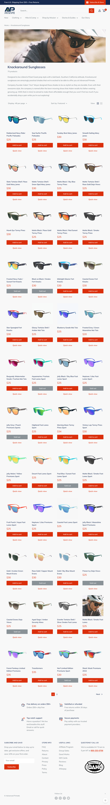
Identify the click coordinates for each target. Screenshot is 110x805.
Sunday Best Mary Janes (67, 133)
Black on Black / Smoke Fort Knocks (41, 280)
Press (44, 765)
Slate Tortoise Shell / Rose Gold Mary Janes (17, 183)
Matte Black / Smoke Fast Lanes (92, 620)
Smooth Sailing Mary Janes (90, 134)
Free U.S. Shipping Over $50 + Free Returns (21, 2)
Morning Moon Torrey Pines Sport (65, 426)
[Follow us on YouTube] (68, 798)
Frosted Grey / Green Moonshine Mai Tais (90, 329)
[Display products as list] (101, 103)
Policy (44, 769)
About (44, 754)
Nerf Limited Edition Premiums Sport (65, 669)
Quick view (17, 151)
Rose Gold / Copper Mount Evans (42, 572)
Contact (45, 758)
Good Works (64, 754)
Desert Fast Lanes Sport (41, 474)
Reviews (62, 761)
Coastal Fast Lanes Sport (67, 522)
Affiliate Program (66, 747)
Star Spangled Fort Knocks (14, 329)
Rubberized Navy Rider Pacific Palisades (16, 134)
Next (98, 694)
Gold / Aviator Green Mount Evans (15, 572)
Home (6, 25)
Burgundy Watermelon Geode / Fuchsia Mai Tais (17, 377)
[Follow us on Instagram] (60, 798)
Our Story (86, 18)
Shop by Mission (49, 18)
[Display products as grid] (98, 103)
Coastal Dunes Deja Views (14, 620)
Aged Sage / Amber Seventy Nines (40, 620)
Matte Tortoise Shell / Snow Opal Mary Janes (41, 183)
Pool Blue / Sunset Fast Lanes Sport (66, 475)
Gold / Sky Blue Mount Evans (66, 572)
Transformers (37, 668)
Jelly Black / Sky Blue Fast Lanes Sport (67, 377)
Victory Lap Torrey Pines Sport (92, 426)
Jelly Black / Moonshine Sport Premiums (91, 523)
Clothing (15, 18)
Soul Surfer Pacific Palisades (39, 134)
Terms (44, 772)
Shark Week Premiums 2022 (91, 669)
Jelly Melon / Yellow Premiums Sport (14, 475)
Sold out (17, 291)
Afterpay (62, 769)
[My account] (100, 10)
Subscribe (12, 767)
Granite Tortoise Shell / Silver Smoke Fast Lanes (67, 620)
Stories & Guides (69, 18)
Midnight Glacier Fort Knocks (65, 280)
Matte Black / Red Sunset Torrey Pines (67, 231)
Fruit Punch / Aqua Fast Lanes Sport (16, 523)
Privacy (45, 761)
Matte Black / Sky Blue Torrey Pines (66, 183)
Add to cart (17, 145)
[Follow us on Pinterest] (64, 798)
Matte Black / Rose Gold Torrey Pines (41, 231)
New (6, 18)
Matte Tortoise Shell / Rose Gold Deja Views (91, 183)
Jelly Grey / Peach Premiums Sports (14, 426)
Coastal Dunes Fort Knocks (90, 280)
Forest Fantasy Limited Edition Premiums (16, 669)
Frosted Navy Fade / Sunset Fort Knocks (15, 280)
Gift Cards (63, 758)
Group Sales (64, 750)
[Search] (91, 10)
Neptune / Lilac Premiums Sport (42, 523)
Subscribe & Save (97, 2)
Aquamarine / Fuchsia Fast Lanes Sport (40, 377)
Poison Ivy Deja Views (91, 571)
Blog (61, 765)
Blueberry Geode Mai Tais (67, 328)
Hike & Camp (30, 18)
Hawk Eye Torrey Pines (16, 230)
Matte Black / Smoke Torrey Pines (90, 231)
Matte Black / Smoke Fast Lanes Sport (92, 475)
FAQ (44, 747)
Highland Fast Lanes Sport (40, 426)
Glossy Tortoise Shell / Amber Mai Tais (40, 329)
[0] (104, 10)
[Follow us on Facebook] (56, 798)
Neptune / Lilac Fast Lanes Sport (90, 377)
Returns (45, 750)
